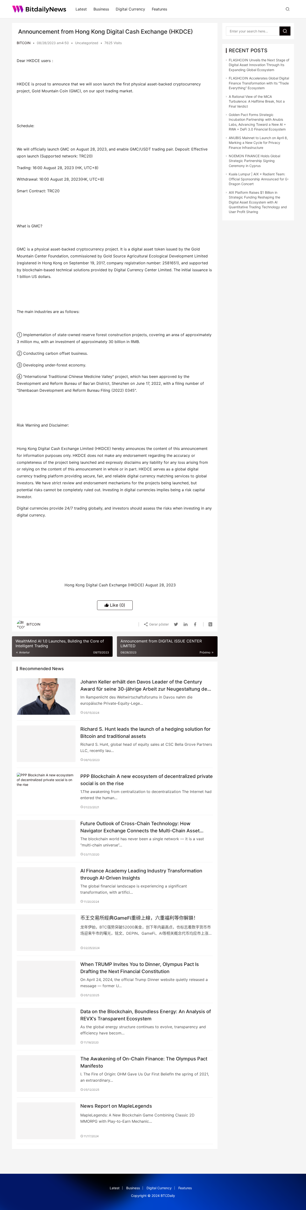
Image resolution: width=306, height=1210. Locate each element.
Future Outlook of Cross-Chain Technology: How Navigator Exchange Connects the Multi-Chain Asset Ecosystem (140, 827)
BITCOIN (24, 43)
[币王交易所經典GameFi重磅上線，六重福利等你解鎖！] (46, 932)
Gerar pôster (158, 624)
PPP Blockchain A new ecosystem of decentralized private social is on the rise (146, 779)
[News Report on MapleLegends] (46, 1120)
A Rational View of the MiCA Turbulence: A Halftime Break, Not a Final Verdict (257, 101)
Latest (81, 9)
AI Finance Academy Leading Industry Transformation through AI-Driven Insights (141, 874)
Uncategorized (86, 43)
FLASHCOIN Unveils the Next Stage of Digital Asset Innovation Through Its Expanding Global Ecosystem (259, 65)
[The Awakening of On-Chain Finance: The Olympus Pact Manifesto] (46, 1073)
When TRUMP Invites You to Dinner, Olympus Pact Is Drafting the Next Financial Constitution (139, 967)
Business (101, 9)
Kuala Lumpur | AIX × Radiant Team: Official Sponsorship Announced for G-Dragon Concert (259, 179)
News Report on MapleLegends (116, 1106)
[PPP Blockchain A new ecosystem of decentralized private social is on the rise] (46, 791)
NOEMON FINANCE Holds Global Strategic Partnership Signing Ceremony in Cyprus (254, 161)
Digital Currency (130, 9)
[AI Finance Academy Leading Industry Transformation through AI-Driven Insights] (46, 885)
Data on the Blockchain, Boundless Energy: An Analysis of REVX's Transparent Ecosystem (145, 1015)
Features (159, 9)
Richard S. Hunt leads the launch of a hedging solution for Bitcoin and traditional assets (145, 732)
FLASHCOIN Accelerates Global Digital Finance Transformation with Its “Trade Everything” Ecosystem (259, 83)
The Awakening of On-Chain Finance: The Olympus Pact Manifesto (143, 1062)
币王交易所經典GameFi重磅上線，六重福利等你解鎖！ (139, 918)
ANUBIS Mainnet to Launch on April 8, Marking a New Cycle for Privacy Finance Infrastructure (258, 143)
